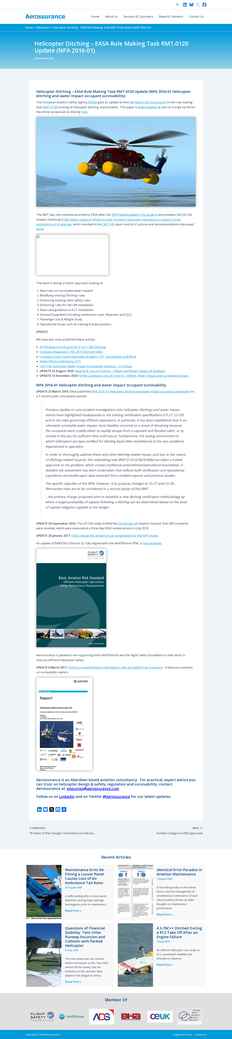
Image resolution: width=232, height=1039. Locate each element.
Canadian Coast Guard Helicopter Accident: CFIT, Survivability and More (88, 357)
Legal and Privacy (182, 1034)
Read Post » (73, 910)
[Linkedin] (185, 5)
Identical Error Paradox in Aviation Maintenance (179, 872)
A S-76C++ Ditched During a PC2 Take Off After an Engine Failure (179, 932)
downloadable (147, 107)
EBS (128, 315)
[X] (198, 5)
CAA (65, 220)
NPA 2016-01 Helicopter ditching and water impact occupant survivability (140, 391)
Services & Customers (138, 16)
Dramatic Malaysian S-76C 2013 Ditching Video (71, 352)
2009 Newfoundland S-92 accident (134, 215)
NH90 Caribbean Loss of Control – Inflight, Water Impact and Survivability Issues (133, 376)
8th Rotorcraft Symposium (148, 102)
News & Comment (171, 16)
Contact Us (196, 16)
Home (95, 16)
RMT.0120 (50, 107)
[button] (177, 4)
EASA (92, 102)
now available (152, 543)
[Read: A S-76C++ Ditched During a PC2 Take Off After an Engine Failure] (135, 955)
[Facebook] (204, 5)
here (84, 112)
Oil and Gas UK (128, 523)
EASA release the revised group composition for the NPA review (114, 536)
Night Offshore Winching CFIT (60, 361)
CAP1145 (108, 224)
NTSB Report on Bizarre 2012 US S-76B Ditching (73, 347)
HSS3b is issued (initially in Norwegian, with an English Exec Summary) (115, 667)
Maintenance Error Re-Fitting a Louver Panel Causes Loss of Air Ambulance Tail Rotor (85, 876)
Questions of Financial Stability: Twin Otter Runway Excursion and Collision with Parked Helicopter (85, 937)
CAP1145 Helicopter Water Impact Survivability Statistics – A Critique (86, 366)
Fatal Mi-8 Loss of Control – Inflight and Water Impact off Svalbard (120, 371)
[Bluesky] (191, 5)
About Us (111, 16)
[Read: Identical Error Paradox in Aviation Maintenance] (135, 892)
